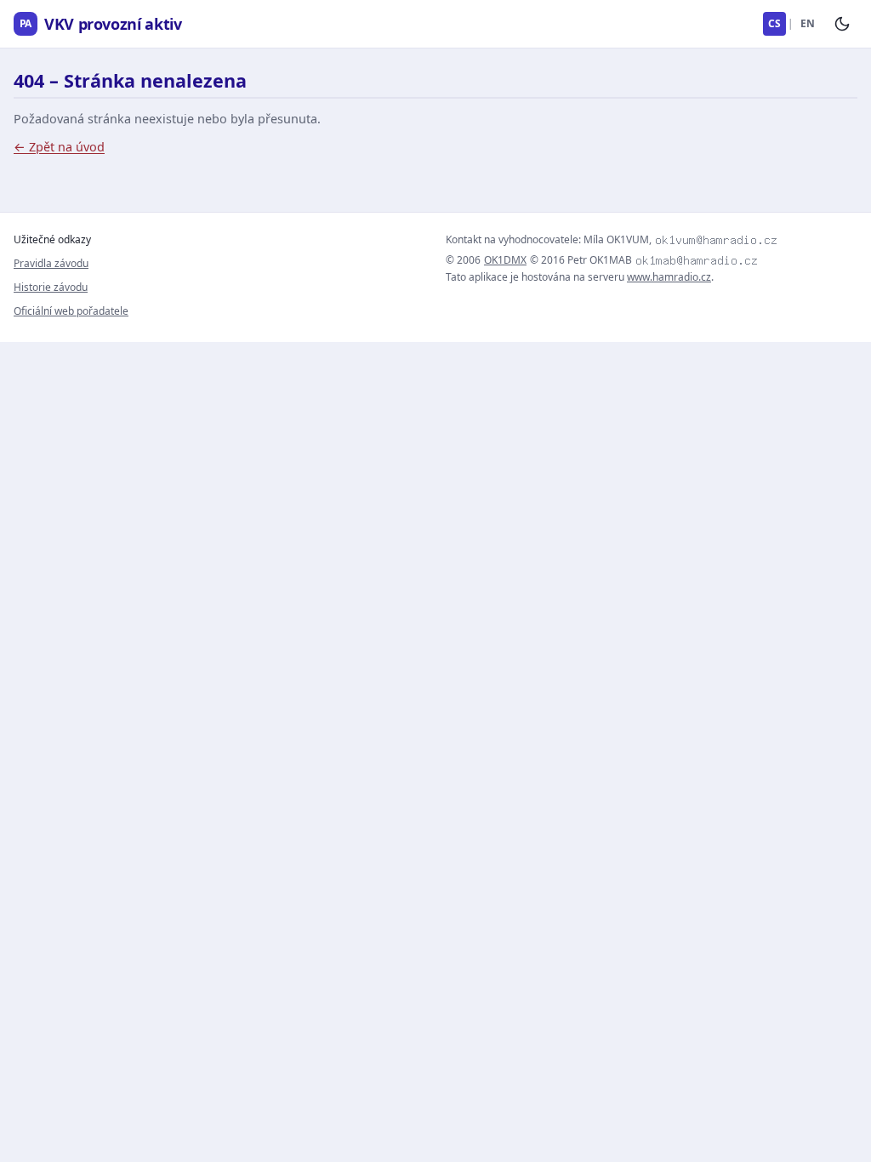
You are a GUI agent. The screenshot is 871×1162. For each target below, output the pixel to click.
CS (774, 23)
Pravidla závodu (51, 263)
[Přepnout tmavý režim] (842, 24)
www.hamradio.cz (669, 277)
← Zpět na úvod (59, 147)
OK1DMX (505, 260)
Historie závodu (51, 287)
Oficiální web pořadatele (71, 311)
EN (807, 23)
